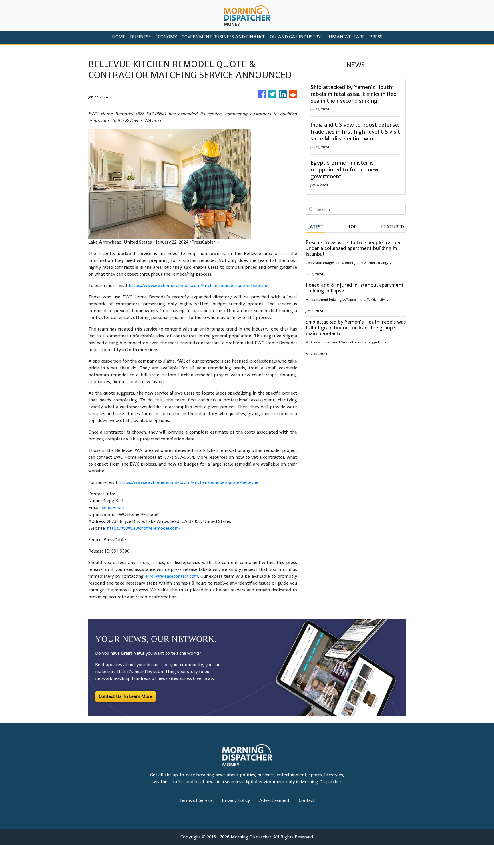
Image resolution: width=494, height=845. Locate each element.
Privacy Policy (236, 800)
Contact (307, 800)
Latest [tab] (315, 227)
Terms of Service (196, 800)
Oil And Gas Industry (295, 37)
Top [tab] (352, 227)
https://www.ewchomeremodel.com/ (143, 528)
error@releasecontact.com (171, 576)
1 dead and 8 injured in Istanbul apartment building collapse (354, 288)
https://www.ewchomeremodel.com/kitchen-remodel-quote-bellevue (198, 285)
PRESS (375, 37)
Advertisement (274, 800)
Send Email (113, 507)
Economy (166, 37)
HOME (119, 37)
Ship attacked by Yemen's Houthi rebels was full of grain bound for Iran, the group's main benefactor (356, 327)
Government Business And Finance (223, 37)
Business (140, 37)
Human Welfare (345, 37)
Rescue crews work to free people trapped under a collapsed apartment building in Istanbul (354, 248)
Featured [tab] (392, 227)
